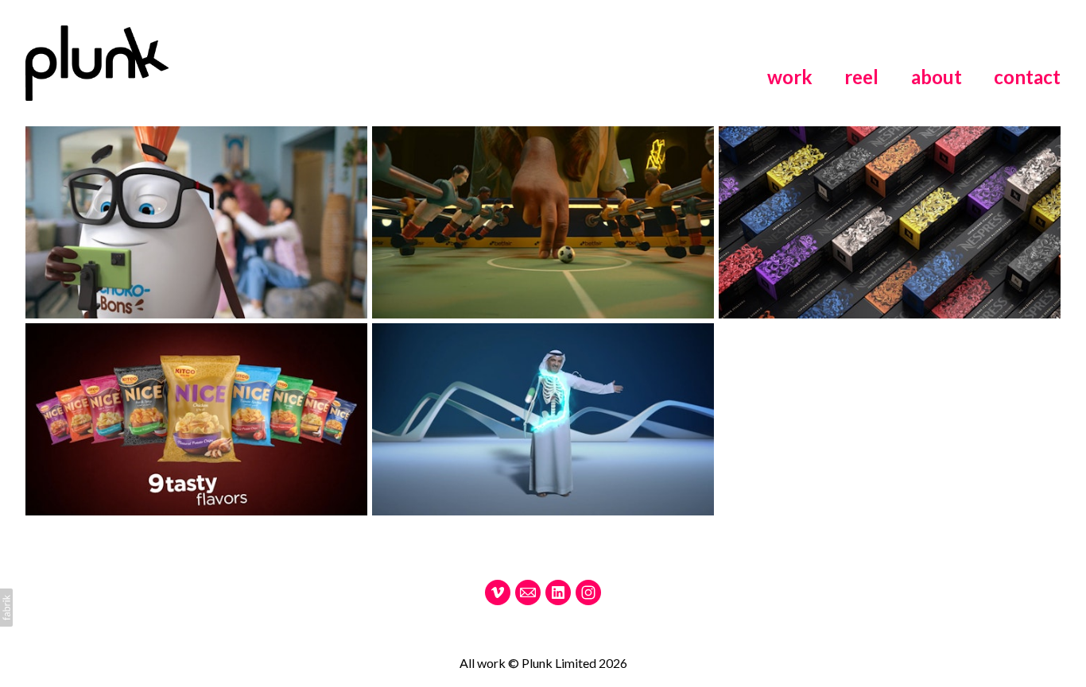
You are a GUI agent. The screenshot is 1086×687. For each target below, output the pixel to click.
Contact (1027, 76)
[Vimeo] (497, 592)
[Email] (528, 592)
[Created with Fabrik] (6, 608)
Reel (861, 76)
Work (790, 76)
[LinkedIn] (558, 592)
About (936, 76)
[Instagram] (588, 592)
